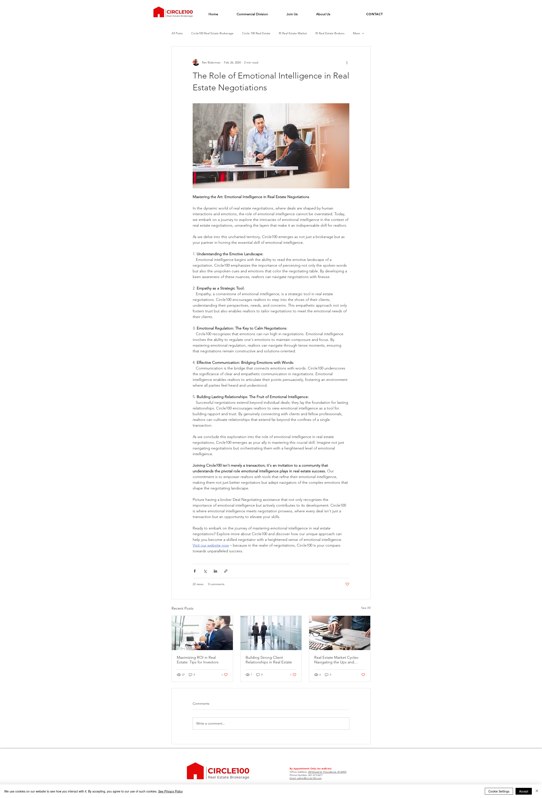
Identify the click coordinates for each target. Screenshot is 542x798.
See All (366, 608)
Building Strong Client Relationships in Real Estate (269, 659)
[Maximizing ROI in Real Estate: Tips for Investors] (202, 633)
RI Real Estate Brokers (329, 33)
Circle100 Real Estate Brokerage (212, 33)
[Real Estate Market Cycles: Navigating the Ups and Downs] (339, 633)
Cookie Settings (498, 791)
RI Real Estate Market (293, 33)
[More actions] (346, 62)
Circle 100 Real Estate (256, 33)
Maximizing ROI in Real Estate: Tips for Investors (197, 659)
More (356, 33)
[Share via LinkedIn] (215, 571)
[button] (374, 14)
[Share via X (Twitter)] (205, 571)
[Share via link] (226, 571)
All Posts (177, 33)
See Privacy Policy (170, 791)
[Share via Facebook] (195, 571)
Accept (523, 791)
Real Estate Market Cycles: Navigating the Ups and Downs (336, 659)
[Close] (536, 791)
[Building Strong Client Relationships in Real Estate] (271, 633)
